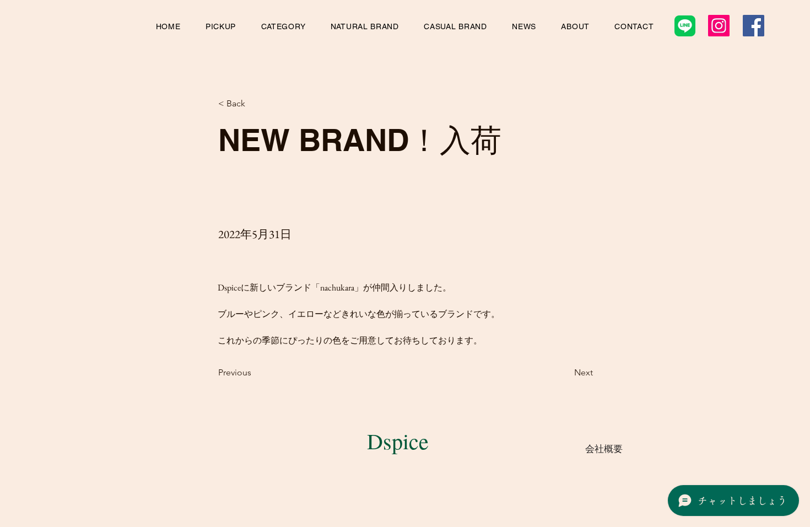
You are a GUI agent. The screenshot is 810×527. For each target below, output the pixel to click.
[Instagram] (719, 25)
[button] (220, 26)
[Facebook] (753, 25)
